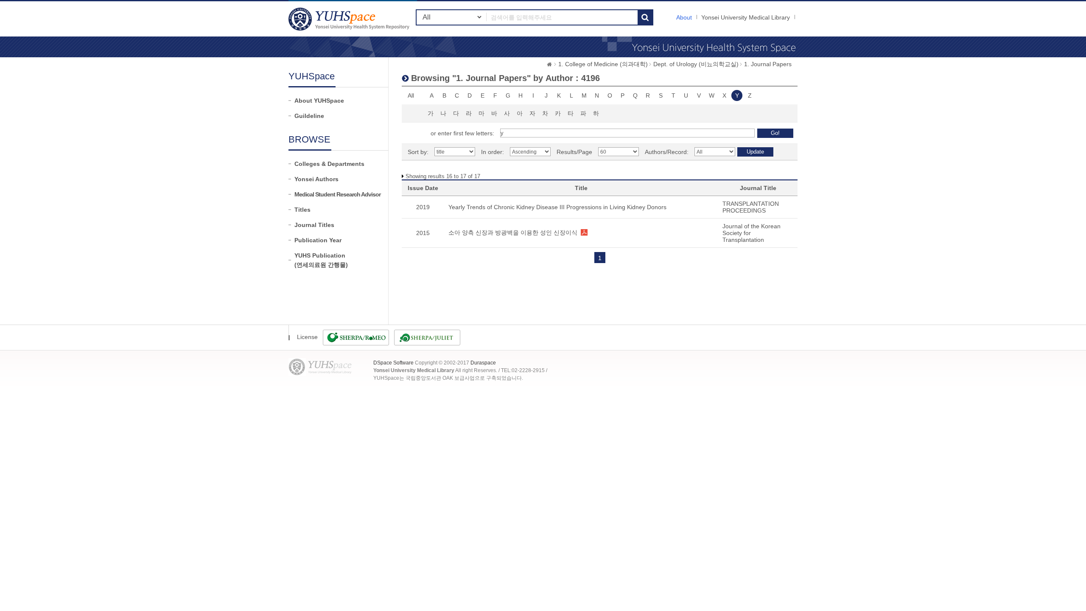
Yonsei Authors (316, 179)
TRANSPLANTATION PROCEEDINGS (750, 207)
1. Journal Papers (768, 64)
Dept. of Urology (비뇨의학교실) (696, 64)
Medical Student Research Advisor (337, 194)
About (684, 17)
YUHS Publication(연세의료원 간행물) (321, 260)
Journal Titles (314, 224)
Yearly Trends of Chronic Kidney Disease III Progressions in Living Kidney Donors (557, 207)
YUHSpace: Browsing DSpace (349, 19)
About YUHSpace (319, 100)
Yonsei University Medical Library (745, 17)
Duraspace (483, 363)
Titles (302, 209)
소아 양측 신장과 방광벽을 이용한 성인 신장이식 (512, 232)
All (411, 95)
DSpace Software (393, 363)
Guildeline (309, 115)
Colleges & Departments (329, 163)
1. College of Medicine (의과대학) (603, 64)
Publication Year (317, 240)
